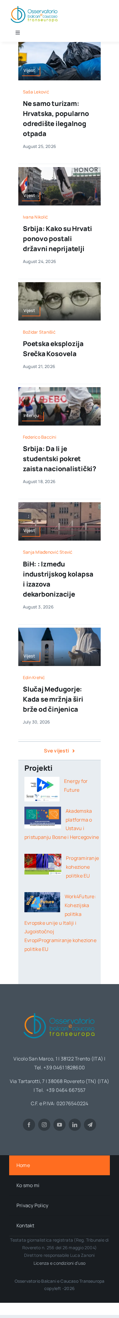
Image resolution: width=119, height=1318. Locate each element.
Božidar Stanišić (39, 332)
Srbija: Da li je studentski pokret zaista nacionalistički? (59, 458)
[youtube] (59, 1125)
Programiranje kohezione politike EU (82, 867)
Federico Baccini (39, 437)
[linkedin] (75, 1125)
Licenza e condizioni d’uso (59, 1263)
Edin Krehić (34, 677)
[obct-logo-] (59, 1011)
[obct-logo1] (34, 5)
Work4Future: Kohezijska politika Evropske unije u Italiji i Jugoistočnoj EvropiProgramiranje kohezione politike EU (60, 922)
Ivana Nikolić (35, 217)
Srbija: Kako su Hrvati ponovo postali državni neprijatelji (57, 238)
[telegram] (90, 1125)
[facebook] (29, 1125)
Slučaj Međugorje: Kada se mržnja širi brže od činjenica (53, 699)
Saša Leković (36, 92)
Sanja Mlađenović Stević (48, 552)
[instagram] (44, 1125)
